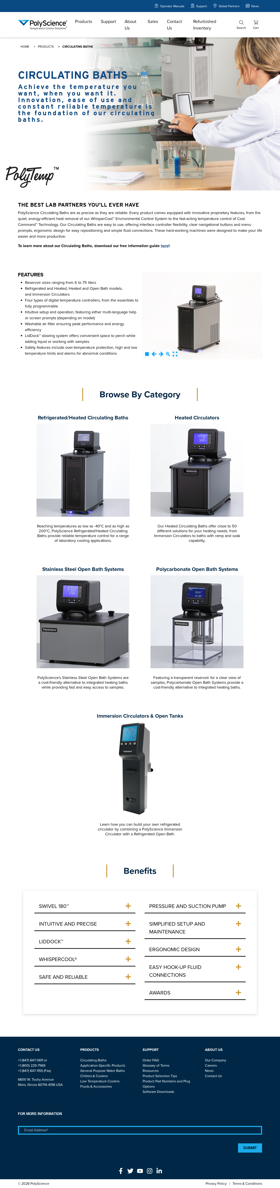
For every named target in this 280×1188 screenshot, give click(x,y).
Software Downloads (158, 1091)
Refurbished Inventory (204, 24)
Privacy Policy (216, 1183)
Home (25, 46)
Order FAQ (151, 1060)
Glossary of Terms (156, 1065)
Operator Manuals (171, 6)
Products (83, 21)
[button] (241, 25)
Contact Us (174, 24)
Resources (151, 1070)
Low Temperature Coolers (99, 1081)
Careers (211, 1065)
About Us (130, 24)
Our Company (215, 1060)
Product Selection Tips (160, 1075)
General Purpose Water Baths (102, 1070)
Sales (153, 21)
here (165, 246)
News (254, 6)
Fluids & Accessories (96, 1086)
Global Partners (229, 6)
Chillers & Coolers (94, 1075)
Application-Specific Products (102, 1065)
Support (201, 6)
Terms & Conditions (247, 1183)
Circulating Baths (93, 1060)
